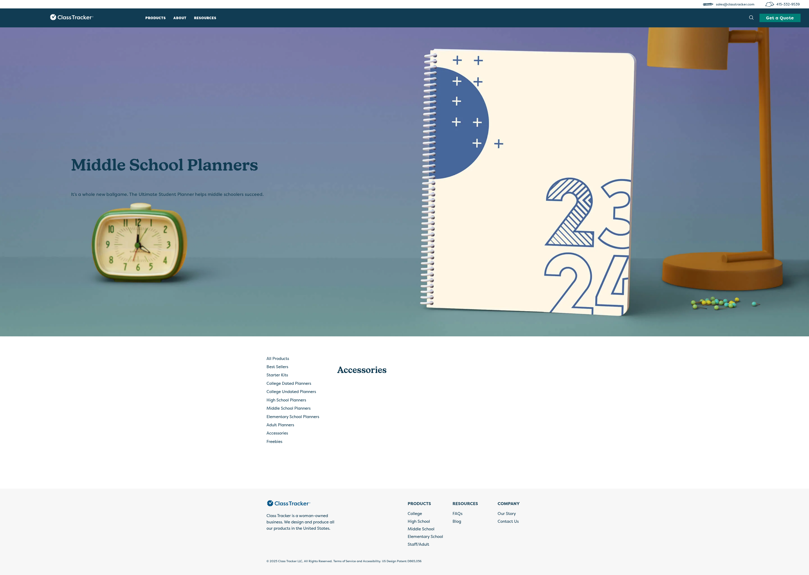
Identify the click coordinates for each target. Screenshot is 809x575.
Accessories (277, 433)
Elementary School (425, 536)
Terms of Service (344, 561)
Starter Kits (277, 375)
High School (419, 521)
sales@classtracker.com (735, 4)
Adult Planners (280, 425)
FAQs (457, 513)
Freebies (274, 441)
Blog (457, 521)
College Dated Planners (289, 383)
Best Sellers (277, 366)
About (179, 18)
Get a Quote (780, 18)
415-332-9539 (788, 4)
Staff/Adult (418, 544)
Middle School (421, 529)
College (415, 513)
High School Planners (286, 400)
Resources (205, 18)
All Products (278, 358)
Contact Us (508, 521)
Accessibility (371, 561)
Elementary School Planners (293, 416)
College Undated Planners (291, 391)
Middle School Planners (289, 408)
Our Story (507, 513)
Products (155, 18)
